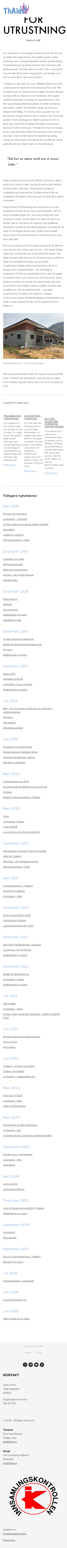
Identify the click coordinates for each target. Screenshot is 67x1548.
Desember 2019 (15, 631)
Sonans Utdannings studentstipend (21, 1036)
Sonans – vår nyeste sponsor (18, 574)
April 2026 (11, 1176)
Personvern (9, 1540)
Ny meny (8, 649)
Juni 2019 (10, 739)
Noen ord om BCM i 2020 (17, 915)
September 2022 (16, 1146)
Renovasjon (9, 1047)
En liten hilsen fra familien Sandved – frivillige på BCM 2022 (31, 1015)
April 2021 (10, 878)
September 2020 (16, 1224)
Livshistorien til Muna (13, 1189)
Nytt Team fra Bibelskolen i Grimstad (22, 944)
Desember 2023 (15, 966)
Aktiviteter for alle (12, 620)
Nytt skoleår (9, 722)
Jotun (6, 816)
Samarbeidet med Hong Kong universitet (24, 851)
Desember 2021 (15, 666)
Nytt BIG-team (10, 580)
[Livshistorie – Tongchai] (33, 409)
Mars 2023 (11, 1087)
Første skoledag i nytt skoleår (18, 1280)
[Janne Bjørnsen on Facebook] (25, 1365)
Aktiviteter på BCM (13, 679)
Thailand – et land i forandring (19, 1066)
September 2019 (15, 843)
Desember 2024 (15, 591)
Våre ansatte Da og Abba (16, 1318)
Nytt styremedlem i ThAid (16, 540)
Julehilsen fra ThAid (13, 559)
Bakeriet (7, 604)
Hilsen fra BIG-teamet (14, 1106)
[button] (58, 402)
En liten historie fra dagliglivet (18, 639)
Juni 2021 (10, 1028)
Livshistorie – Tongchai (33, 417)
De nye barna (10, 609)
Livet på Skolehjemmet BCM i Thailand (23, 1208)
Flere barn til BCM (12, 1095)
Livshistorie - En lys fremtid (17, 949)
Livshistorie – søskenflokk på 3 (19, 1076)
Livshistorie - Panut (13, 1009)
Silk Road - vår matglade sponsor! (20, 861)
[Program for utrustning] (13, 409)
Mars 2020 (11, 773)
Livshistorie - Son (12, 1130)
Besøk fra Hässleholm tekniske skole (22, 644)
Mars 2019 (11, 506)
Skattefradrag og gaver (15, 614)
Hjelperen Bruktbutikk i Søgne (19, 757)
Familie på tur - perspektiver (18, 1154)
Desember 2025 (15, 1200)
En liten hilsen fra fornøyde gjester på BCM (54, 422)
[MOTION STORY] (31, 1365)
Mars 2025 (11, 808)
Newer (28, 1352)
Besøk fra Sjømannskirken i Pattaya (21, 797)
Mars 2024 (11, 1117)
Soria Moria (9, 1165)
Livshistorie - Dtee (12, 1100)
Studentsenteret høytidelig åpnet (20, 752)
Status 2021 (9, 673)
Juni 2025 (11, 1310)
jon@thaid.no (10, 1463)
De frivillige (9, 529)
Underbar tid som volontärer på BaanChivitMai (27, 1135)
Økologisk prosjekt (13, 564)
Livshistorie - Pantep (13, 821)
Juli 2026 (10, 1273)
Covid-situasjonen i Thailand (18, 885)
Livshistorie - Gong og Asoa (17, 684)
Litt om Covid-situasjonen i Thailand (22, 1256)
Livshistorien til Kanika (14, 920)
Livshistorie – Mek (12, 896)
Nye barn (8, 717)
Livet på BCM (10, 826)
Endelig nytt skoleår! (13, 1071)
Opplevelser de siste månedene (20, 1125)
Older (39, 1352)
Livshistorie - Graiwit (13, 979)
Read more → (10, 464)
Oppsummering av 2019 (16, 781)
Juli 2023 (10, 995)
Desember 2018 (15, 551)
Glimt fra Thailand (12, 856)
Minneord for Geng (13, 1262)
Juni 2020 (11, 1292)
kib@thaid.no (10, 1441)
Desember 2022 (15, 936)
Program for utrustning (12, 417)
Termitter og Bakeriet (14, 762)
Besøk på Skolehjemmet (16, 974)
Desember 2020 (16, 907)
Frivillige (7, 792)
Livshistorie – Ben (12, 1159)
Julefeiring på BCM (13, 535)
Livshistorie (9, 1232)
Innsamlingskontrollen (14, 1533)
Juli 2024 (10, 700)
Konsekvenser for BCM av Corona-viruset (25, 786)
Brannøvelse (10, 1237)
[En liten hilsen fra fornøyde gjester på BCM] (54, 411)
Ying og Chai (10, 1041)
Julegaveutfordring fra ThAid (18, 925)
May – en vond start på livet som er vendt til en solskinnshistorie (28, 710)
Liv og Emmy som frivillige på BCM (21, 832)
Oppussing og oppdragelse (17, 746)
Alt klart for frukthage (14, 891)
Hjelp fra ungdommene (15, 569)
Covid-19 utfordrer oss (14, 1299)
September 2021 (15, 1248)
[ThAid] (36, 1365)
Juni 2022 (11, 1058)
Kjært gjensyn (10, 599)
